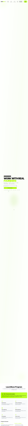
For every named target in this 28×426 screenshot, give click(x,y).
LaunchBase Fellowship (20, 1)
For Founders (14, 1)
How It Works (8, 1)
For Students (11, 1)
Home (5, 1)
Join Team (17, 1)
